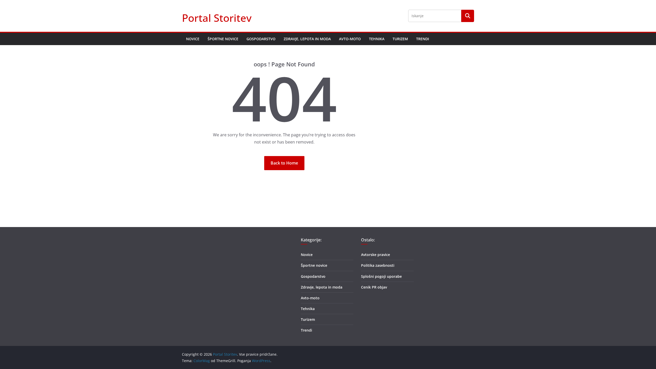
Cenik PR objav (374, 287)
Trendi (422, 38)
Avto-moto (350, 38)
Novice (192, 38)
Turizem (400, 38)
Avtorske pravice (375, 254)
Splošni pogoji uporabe (381, 276)
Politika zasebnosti (377, 265)
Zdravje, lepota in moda (307, 38)
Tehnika (376, 38)
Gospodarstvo (261, 38)
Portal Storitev (217, 18)
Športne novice (223, 38)
